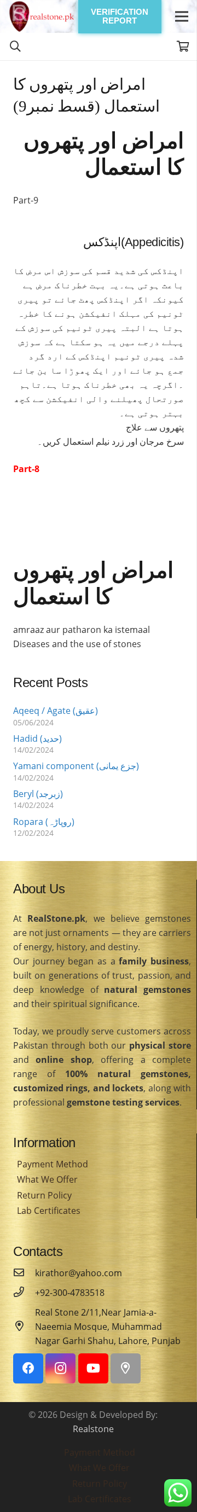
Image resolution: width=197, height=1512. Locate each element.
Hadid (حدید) (37, 738)
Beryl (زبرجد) (38, 794)
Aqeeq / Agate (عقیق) (55, 711)
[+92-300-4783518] (24, 1293)
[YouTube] (93, 1368)
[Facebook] (28, 1368)
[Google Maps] (126, 1368)
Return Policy (44, 1195)
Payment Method (52, 1164)
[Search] (15, 46)
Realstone (93, 1429)
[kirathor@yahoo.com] (24, 1273)
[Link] (41, 16)
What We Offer (47, 1179)
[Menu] (181, 16)
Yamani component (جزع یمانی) (76, 766)
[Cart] (183, 46)
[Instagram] (60, 1368)
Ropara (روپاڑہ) (43, 822)
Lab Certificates (48, 1211)
